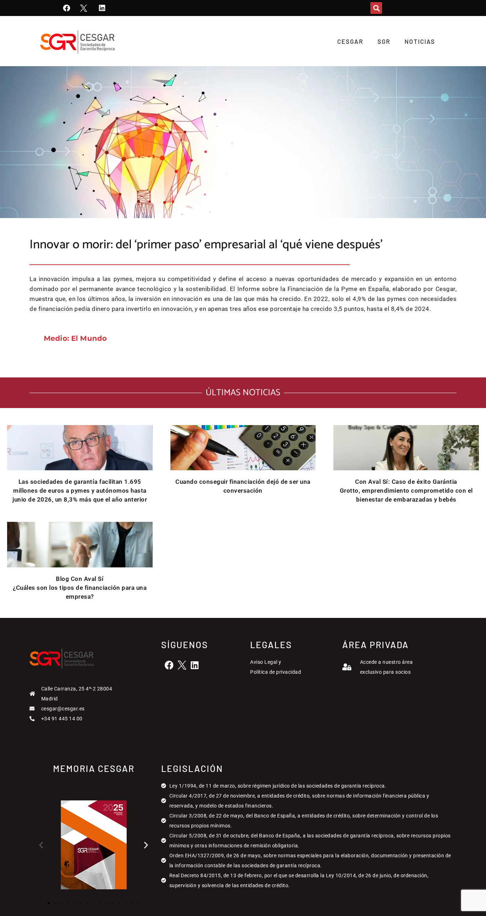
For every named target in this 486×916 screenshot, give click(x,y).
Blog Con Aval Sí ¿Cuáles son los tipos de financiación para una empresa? (80, 587)
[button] (376, 8)
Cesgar (350, 41)
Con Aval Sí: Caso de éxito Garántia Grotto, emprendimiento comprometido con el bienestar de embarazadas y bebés (406, 490)
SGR (383, 41)
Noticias (420, 41)
